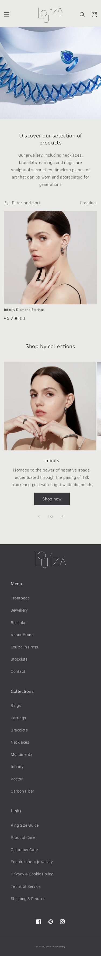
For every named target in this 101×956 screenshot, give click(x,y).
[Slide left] (39, 516)
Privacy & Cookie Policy (32, 874)
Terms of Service (26, 886)
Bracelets (19, 730)
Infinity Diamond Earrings (24, 310)
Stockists (19, 659)
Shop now (52, 499)
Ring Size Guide (25, 825)
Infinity (17, 766)
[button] (7, 15)
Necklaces (20, 742)
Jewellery (19, 610)
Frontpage (20, 598)
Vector (17, 779)
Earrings (18, 718)
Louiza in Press (24, 647)
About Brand (22, 635)
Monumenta (22, 754)
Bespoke (18, 623)
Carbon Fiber (22, 791)
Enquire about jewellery (32, 862)
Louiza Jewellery (55, 946)
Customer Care (24, 850)
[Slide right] (62, 516)
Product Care (23, 837)
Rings (16, 705)
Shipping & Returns (28, 898)
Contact (18, 671)
